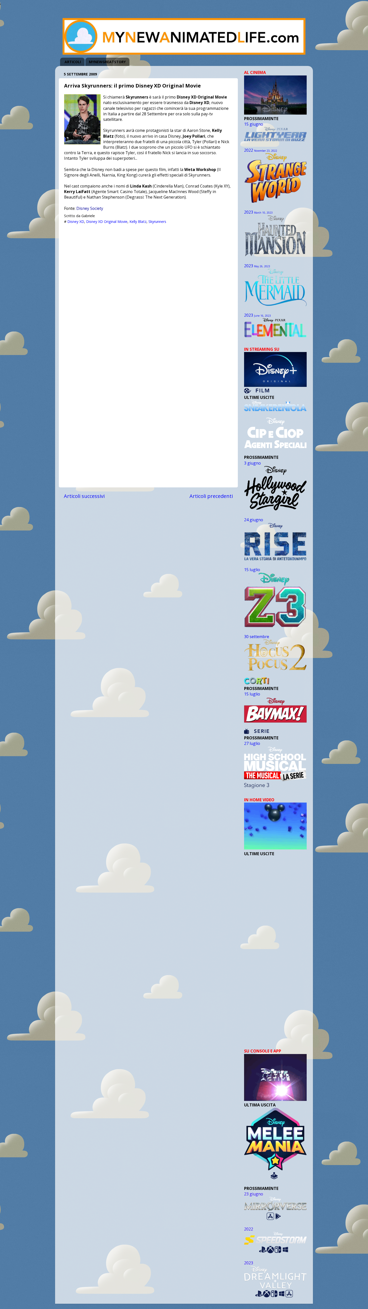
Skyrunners (157, 221)
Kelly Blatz (137, 221)
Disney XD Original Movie (106, 221)
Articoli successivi (84, 495)
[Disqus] (148, 289)
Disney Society (89, 208)
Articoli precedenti (211, 495)
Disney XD (75, 221)
